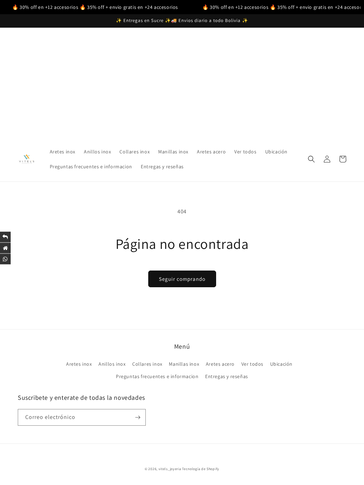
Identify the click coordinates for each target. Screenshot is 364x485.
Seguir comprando (182, 279)
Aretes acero (220, 364)
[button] (311, 159)
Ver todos (252, 364)
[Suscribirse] (137, 417)
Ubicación (281, 364)
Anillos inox (111, 364)
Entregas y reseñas (226, 376)
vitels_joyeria (170, 469)
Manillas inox (184, 364)
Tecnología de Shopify (200, 469)
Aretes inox (79, 364)
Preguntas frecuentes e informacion (157, 376)
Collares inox (147, 364)
